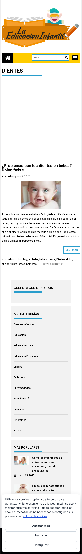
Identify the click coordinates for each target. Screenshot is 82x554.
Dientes (60, 259)
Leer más (72, 249)
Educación (20, 334)
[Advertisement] (41, 120)
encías (5, 263)
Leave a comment (53, 263)
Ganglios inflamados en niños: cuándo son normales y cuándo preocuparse (47, 464)
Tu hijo (18, 259)
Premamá (19, 409)
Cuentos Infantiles (24, 324)
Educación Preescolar (26, 356)
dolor (69, 259)
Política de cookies (35, 516)
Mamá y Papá (21, 398)
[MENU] (75, 57)
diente (51, 259)
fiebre (14, 263)
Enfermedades (22, 387)
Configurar (41, 545)
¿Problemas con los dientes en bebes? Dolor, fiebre (37, 167)
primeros (31, 263)
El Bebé (18, 366)
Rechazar (41, 535)
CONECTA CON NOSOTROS (33, 288)
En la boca (20, 377)
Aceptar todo (41, 525)
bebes (43, 259)
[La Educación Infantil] (7, 58)
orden (21, 263)
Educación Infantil (24, 345)
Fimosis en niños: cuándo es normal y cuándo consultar (48, 490)
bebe (35, 259)
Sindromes (20, 419)
